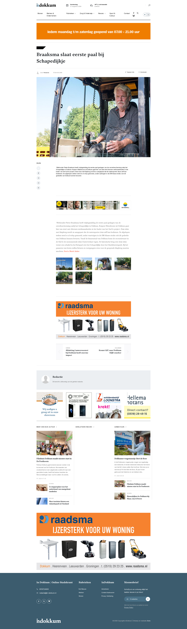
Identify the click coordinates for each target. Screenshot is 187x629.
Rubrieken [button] (70, 13)
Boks (148, 621)
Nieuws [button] (101, 13)
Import (39, 48)
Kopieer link (130, 72)
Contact (127, 13)
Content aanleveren (107, 592)
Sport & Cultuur (112, 14)
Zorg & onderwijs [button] (86, 13)
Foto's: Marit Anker (71, 251)
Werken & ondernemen (51, 14)
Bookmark (143, 72)
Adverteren (105, 589)
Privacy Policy (128, 607)
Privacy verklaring (107, 596)
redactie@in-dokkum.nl (47, 593)
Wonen (40, 13)
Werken (81, 592)
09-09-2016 (58, 72)
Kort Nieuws (82, 589)
